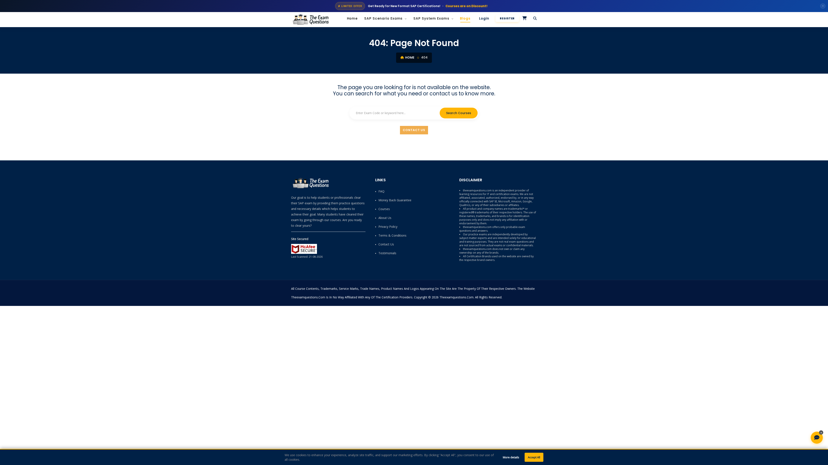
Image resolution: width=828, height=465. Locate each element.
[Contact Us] (817, 438)
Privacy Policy (387, 227)
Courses (384, 209)
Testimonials (387, 253)
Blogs (465, 18)
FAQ (381, 191)
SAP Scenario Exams (384, 18)
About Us (384, 218)
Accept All (534, 457)
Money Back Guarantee (394, 200)
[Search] (535, 18)
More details (511, 457)
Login (484, 18)
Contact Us (414, 130)
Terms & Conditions (392, 235)
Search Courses (458, 113)
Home (352, 18)
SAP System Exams (431, 18)
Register (507, 18)
